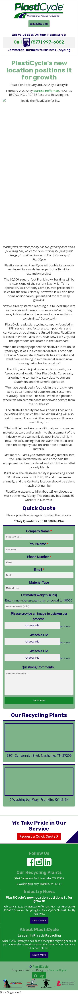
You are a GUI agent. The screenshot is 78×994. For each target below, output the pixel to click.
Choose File (32, 625)
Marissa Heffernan (46, 91)
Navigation (39, 24)
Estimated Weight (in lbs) (39, 595)
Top (40, 976)
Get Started (39, 700)
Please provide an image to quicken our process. (39, 616)
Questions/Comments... (39, 667)
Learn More (39, 920)
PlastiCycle (40, 966)
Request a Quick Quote (37, 836)
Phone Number (39, 557)
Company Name (39, 531)
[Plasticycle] (39, 7)
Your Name (39, 544)
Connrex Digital (57, 970)
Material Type (39, 582)
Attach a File (39, 635)
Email (39, 570)
